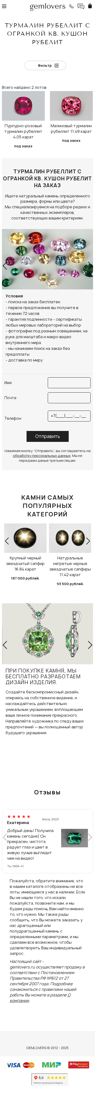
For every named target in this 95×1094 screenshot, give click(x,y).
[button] (5, 265)
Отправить (47, 436)
